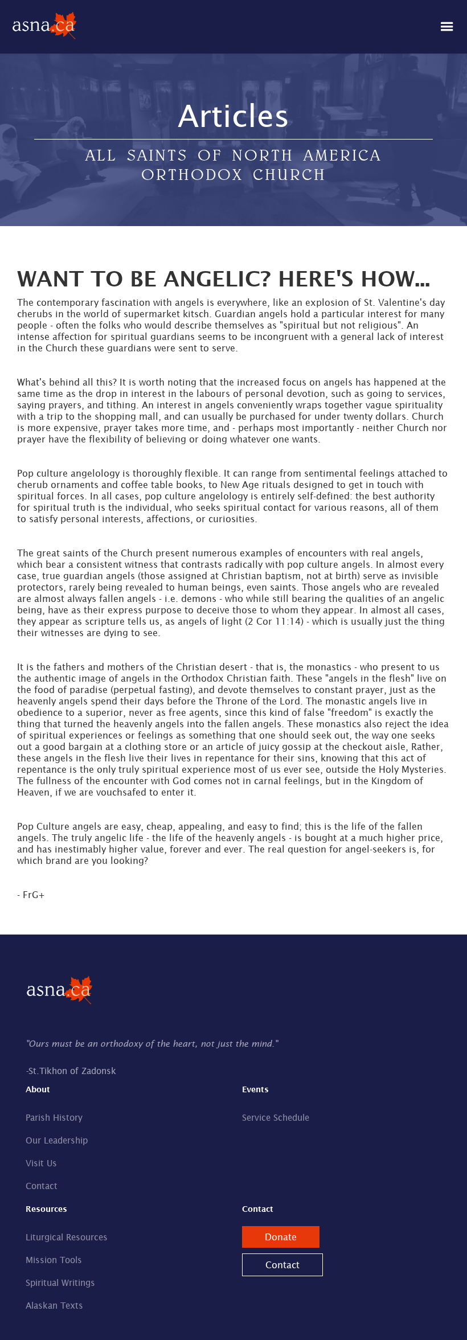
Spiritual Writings (60, 1283)
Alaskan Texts (54, 1305)
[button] (447, 27)
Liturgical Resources (67, 1237)
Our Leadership (57, 1140)
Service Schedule (275, 1117)
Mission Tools (54, 1260)
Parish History (54, 1117)
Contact (42, 1186)
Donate (281, 1237)
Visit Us (41, 1163)
